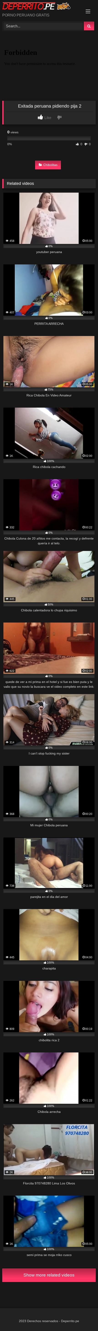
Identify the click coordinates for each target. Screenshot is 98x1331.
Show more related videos (49, 1275)
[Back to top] (84, 1317)
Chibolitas (50, 165)
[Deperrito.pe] (40, 6)
